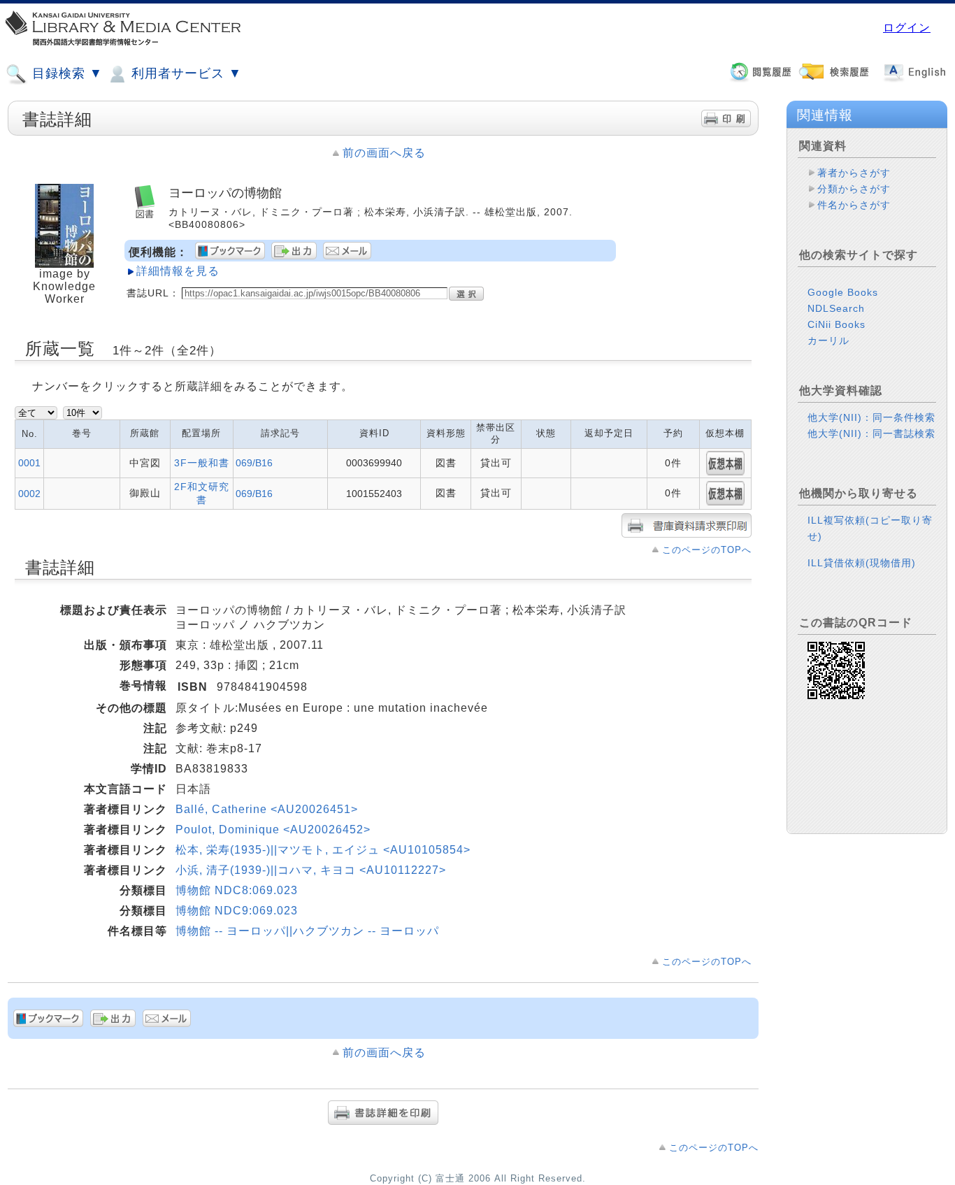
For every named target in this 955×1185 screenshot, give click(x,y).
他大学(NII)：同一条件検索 (871, 417)
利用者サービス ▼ (184, 73)
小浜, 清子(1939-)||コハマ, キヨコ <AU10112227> (310, 870)
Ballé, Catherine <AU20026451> (266, 809)
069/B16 (254, 462)
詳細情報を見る (178, 271)
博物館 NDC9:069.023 (236, 911)
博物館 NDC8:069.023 (236, 890)
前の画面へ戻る (384, 153)
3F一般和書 (201, 462)
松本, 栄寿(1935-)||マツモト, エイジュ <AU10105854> (323, 850)
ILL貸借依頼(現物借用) (861, 562)
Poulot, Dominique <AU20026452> (273, 829)
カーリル (828, 340)
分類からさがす (854, 188)
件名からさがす (854, 204)
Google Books (842, 292)
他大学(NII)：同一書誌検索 (871, 433)
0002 (29, 493)
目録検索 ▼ (65, 73)
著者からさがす (854, 172)
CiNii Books (836, 324)
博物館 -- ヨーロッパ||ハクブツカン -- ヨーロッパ (307, 931)
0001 (29, 462)
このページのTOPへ (707, 550)
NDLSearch (836, 308)
